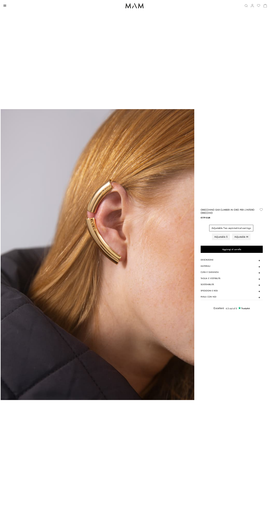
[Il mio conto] (252, 5)
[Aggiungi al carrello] (232, 249)
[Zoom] (97, 254)
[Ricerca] (246, 5)
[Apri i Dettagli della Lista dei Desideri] (258, 5)
